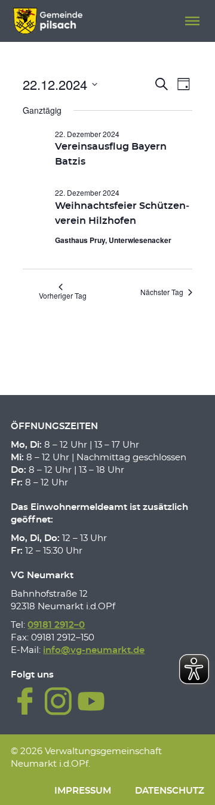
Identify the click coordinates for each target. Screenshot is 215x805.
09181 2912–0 (56, 625)
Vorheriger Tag (63, 295)
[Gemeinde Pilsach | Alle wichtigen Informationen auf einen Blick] (47, 21)
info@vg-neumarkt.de (94, 650)
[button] (192, 21)
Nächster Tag (161, 292)
